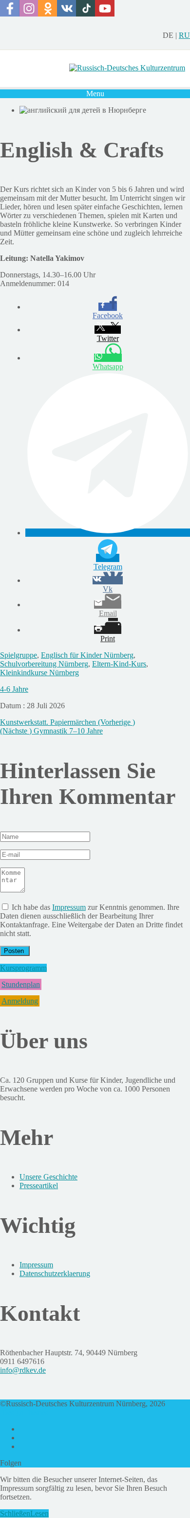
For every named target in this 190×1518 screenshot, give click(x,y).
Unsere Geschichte (48, 1177)
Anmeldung (19, 1001)
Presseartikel (38, 1185)
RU (184, 35)
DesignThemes (25, 1412)
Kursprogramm (23, 968)
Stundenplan (20, 984)
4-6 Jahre (14, 689)
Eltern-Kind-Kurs (119, 664)
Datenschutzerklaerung (54, 1273)
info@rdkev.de (23, 1370)
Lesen (39, 1513)
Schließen (15, 1513)
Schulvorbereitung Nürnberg (44, 664)
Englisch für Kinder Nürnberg (87, 655)
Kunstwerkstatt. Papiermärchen (67, 722)
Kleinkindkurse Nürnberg (39, 672)
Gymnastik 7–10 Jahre (51, 731)
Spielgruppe (18, 655)
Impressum (69, 907)
